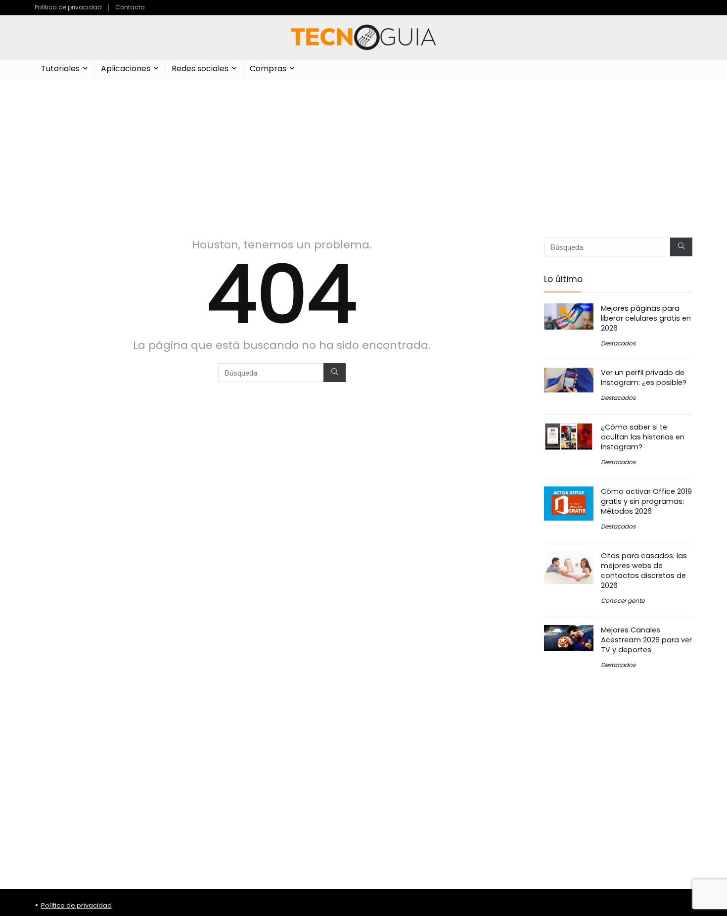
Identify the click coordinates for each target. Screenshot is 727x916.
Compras (268, 68)
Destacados (618, 343)
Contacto (129, 7)
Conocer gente (622, 600)
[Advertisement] (363, 153)
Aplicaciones (125, 68)
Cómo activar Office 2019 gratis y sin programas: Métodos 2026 (646, 501)
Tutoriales (60, 68)
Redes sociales (200, 68)
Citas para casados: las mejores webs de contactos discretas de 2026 (644, 570)
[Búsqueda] (334, 372)
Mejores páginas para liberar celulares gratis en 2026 (646, 318)
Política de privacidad (68, 7)
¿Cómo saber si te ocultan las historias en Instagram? (642, 437)
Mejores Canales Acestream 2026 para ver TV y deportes (646, 640)
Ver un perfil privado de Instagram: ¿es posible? (643, 377)
